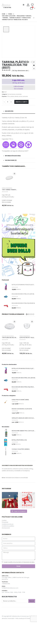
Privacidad (5, 522)
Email (33, 65)
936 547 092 (7, 7)
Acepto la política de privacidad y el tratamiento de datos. (19, 562)
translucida (25, 96)
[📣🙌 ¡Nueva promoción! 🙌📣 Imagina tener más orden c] (27, 500)
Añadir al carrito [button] (14, 173)
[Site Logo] (6, 5)
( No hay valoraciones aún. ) (20, 70)
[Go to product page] (10, 178)
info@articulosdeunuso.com (10, 588)
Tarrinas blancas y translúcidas (14, 94)
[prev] (29, 62)
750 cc (8, 96)
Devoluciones (6, 528)
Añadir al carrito (21, 102)
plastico (12, 96)
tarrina (20, 96)
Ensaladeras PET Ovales (24, 336)
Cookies (4, 520)
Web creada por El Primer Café (24, 618)
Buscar (31, 601)
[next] (32, 62)
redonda (16, 96)
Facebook (33, 62)
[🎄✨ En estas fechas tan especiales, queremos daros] (10, 500)
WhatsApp (33, 68)
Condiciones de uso (7, 524)
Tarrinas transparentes (7, 188)
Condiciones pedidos (8, 526)
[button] (24, 4)
